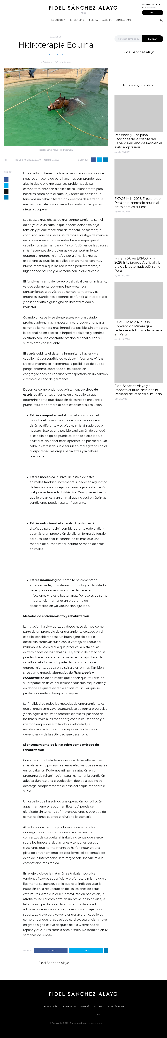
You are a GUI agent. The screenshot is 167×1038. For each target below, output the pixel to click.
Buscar (152, 39)
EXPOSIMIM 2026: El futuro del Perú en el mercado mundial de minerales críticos (137, 203)
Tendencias (76, 20)
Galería (107, 20)
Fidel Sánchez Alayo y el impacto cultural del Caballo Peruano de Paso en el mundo (138, 390)
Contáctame (124, 20)
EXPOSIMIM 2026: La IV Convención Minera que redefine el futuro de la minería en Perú (138, 328)
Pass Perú (147, 417)
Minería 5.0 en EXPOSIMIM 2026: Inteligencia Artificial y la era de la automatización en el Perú (137, 264)
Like (151, 12)
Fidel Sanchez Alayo (127, 410)
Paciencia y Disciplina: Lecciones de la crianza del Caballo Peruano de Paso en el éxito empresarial (138, 141)
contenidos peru (125, 421)
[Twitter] (72, 1014)
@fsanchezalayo (152, 4)
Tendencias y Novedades (139, 85)
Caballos (56, 37)
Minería (93, 20)
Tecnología (57, 20)
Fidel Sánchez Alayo (83, 7)
